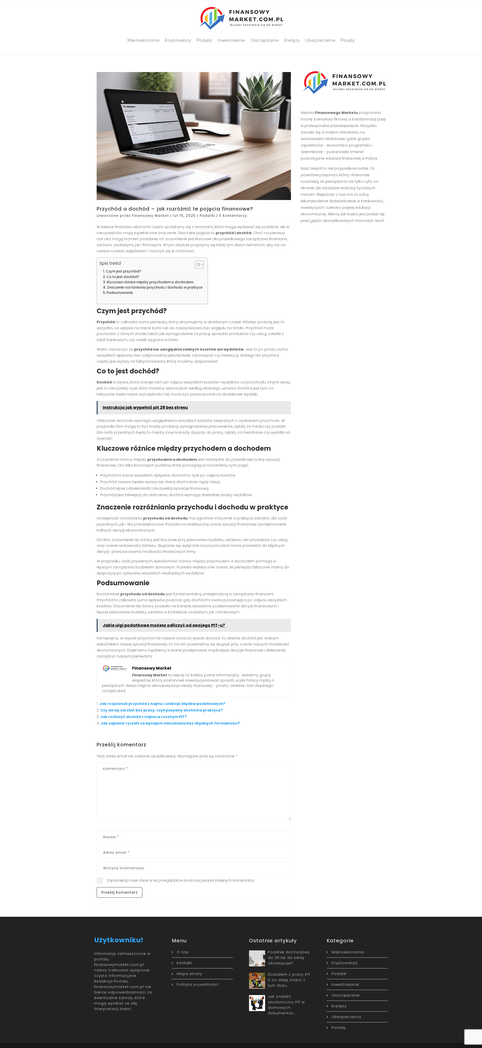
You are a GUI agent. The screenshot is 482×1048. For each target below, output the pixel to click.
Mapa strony (189, 973)
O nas (183, 952)
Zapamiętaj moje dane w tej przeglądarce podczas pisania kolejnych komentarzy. (181, 880)
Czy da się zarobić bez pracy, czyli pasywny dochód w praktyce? (161, 710)
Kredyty (292, 40)
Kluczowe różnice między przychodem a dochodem (150, 282)
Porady (348, 40)
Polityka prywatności (197, 984)
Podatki (204, 40)
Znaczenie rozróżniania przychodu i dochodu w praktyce (155, 287)
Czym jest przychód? (123, 271)
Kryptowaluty (178, 40)
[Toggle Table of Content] (197, 264)
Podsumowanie (119, 292)
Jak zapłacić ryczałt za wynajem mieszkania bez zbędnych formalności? (170, 723)
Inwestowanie (231, 40)
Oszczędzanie (265, 40)
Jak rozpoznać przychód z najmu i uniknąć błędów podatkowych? (162, 703)
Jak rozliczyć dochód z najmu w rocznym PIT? (143, 716)
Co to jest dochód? (122, 277)
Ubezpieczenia (320, 40)
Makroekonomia (143, 40)
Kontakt (184, 962)
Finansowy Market (150, 215)
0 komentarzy (233, 215)
